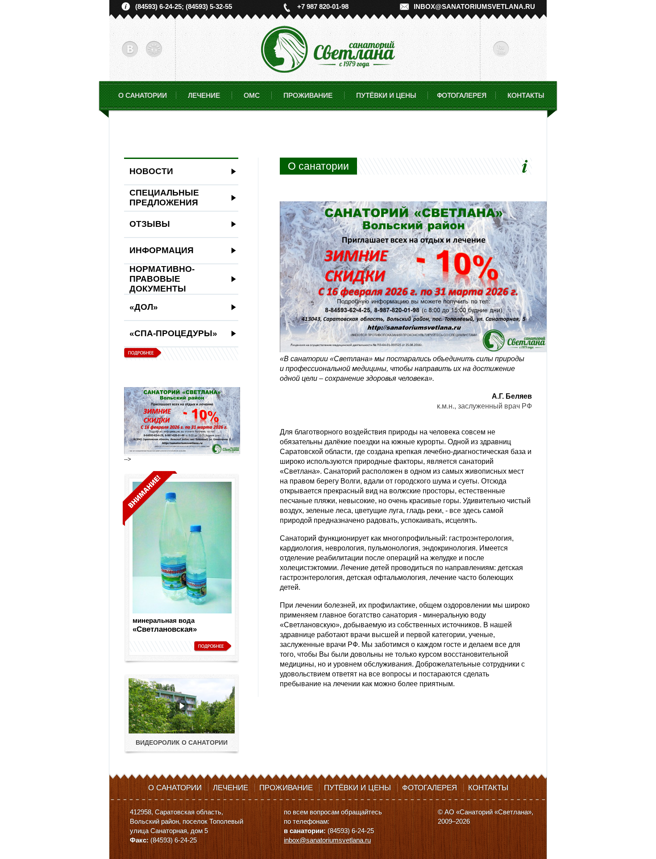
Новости (151, 171)
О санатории (142, 95)
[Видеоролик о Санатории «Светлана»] (182, 731)
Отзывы (149, 224)
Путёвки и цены (357, 788)
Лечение (230, 788)
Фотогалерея (461, 95)
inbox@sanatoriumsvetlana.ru (474, 6)
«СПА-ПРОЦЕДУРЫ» (173, 333)
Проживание (286, 788)
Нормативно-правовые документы (162, 278)
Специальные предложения (164, 197)
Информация (161, 250)
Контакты (525, 95)
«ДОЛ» (143, 307)
